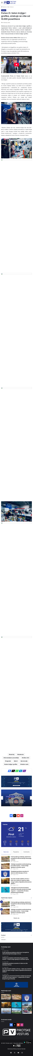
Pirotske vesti (9, 1043)
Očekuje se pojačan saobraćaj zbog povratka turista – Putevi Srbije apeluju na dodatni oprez (21, 865)
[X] (12, 771)
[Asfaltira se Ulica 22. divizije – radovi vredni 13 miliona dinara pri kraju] (27, 1011)
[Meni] (2, 3)
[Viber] (23, 771)
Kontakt (23, 1048)
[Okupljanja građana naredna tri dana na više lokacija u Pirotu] (5, 874)
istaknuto (21, 754)
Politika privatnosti (17, 1048)
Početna (4, 7)
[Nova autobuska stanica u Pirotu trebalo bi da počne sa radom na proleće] (16, 1011)
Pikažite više (16, 918)
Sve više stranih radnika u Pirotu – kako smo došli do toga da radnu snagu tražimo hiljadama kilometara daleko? (21, 881)
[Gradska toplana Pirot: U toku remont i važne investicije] (27, 1005)
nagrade (8, 761)
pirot (16, 761)
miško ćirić (26, 757)
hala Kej (12, 754)
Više (8, 7)
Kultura (11, 7)
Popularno (16, 852)
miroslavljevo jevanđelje (11, 757)
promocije (24, 761)
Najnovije (6, 852)
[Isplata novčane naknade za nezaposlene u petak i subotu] (6, 1011)
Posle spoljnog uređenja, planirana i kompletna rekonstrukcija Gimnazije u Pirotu (21, 858)
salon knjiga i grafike (11, 764)
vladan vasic (24, 764)
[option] (16, 798)
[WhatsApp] (16, 771)
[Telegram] (20, 771)
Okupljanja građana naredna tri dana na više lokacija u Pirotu (15, 801)
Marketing (10, 1048)
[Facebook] (9, 771)
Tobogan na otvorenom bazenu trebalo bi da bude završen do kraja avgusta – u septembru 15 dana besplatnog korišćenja (21, 890)
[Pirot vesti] (10, 2)
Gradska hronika (10, 796)
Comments (26, 852)
